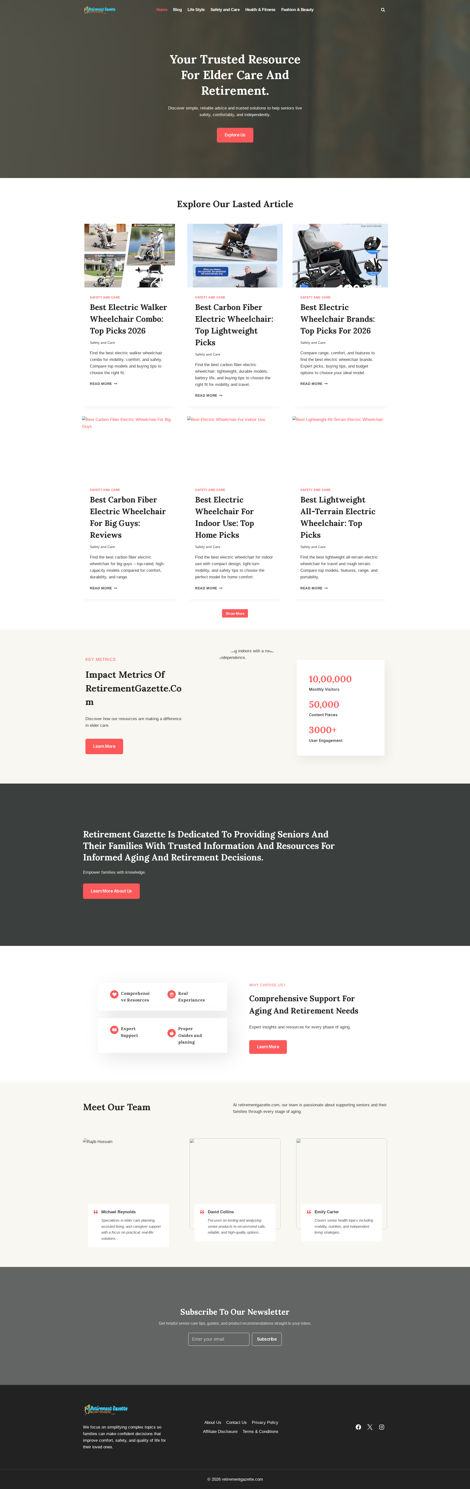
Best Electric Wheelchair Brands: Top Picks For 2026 (337, 319)
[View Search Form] (383, 10)
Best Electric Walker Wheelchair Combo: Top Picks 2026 (128, 319)
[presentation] (129, 255)
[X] (369, 1427)
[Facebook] (358, 1427)
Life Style (196, 9)
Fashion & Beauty (297, 9)
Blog (177, 9)
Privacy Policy (265, 1422)
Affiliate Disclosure (220, 1431)
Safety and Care (225, 9)
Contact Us (236, 1422)
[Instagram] (381, 1427)
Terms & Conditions (260, 1431)
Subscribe (267, 1339)
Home (161, 9)
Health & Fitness (260, 9)
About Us (212, 1422)
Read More (102, 384)
